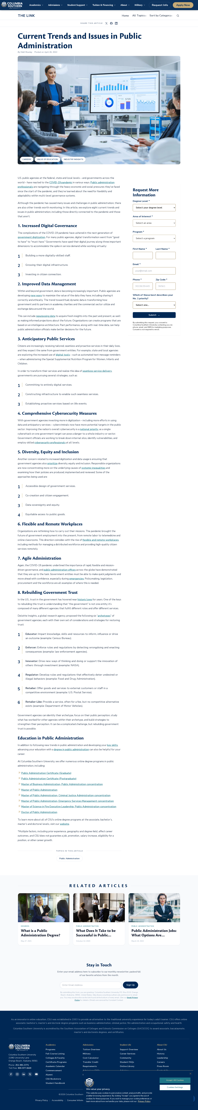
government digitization (31, 237)
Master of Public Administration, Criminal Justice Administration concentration (65, 795)
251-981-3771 (22, 1065)
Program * (138, 231)
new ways (36, 295)
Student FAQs (127, 1062)
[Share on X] (106, 23)
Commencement (54, 1070)
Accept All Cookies (175, 1080)
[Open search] (178, 15)
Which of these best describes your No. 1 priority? (153, 296)
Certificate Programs (56, 1062)
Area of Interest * (143, 216)
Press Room (163, 1066)
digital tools (63, 354)
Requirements (90, 1066)
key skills (112, 745)
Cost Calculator (91, 1058)
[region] (138, 1087)
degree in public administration (71, 749)
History (160, 1053)
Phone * (137, 279)
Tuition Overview (91, 1049)
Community (125, 1058)
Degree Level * (141, 201)
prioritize (52, 463)
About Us (161, 1049)
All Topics (139, 15)
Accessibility (57, 1100)
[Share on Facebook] (111, 23)
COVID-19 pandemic (60, 182)
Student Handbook (55, 1083)
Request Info (160, 5)
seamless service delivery (97, 371)
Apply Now (183, 5)
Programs (50, 1049)
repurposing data (45, 316)
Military (86, 1053)
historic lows (85, 599)
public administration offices (60, 570)
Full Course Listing (55, 1053)
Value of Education (47, 159)
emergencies (76, 578)
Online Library (127, 1066)
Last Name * (163, 249)
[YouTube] (36, 1074)
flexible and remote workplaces (100, 540)
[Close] (190, 1073)
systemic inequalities (93, 468)
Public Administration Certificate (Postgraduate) (48, 778)
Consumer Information (77, 1100)
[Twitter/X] (30, 1074)
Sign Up (130, 984)
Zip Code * (161, 279)
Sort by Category (161, 15)
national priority (89, 429)
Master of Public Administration (39, 790)
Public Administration (69, 858)
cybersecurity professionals (50, 442)
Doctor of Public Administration (39, 812)
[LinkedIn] (23, 1074)
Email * (137, 264)
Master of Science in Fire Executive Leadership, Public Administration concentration (68, 806)
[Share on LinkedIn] (116, 23)
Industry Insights (73, 159)
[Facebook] (11, 1074)
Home (125, 15)
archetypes (104, 615)
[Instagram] (17, 1074)
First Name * (140, 249)
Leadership (162, 1058)
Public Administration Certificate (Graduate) (46, 773)
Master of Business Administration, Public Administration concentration (62, 784)
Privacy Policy (41, 1100)
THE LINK (26, 16)
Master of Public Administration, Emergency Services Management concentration (67, 801)
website (64, 824)
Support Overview (129, 1049)
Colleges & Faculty (55, 1058)
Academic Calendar (55, 1066)
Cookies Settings (175, 1087)
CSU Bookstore (53, 1079)
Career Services (127, 1053)
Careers (26, 159)
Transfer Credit (90, 1062)
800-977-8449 (24, 1068)
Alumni (49, 1074)
